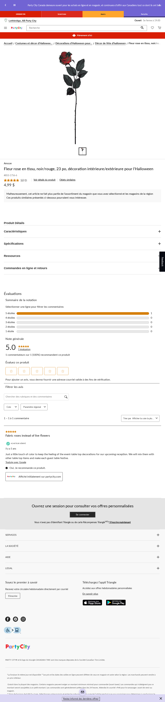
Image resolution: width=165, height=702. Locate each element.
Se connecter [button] (82, 514)
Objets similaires (67, 180)
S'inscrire (12, 596)
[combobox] (143, 418)
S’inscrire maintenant (120, 522)
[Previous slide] (5, 6)
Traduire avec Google (15, 462)
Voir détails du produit (44, 180)
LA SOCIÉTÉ (11, 546)
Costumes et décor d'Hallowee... (34, 43)
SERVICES (10, 535)
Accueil (8, 43)
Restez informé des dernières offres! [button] (81, 699)
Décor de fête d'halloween (110, 43)
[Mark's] (103, 14)
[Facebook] (7, 619)
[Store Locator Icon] (6, 20)
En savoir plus (90, 594)
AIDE (7, 557)
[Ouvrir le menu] (5, 28)
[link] (16, 180)
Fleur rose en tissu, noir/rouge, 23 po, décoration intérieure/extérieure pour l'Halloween (78, 169)
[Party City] (144, 14)
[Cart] (159, 28)
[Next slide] (159, 6)
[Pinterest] (15, 619)
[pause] (14, 6)
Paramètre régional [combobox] (32, 407)
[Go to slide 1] (82, 151)
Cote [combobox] (9, 407)
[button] (142, 28)
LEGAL (9, 568)
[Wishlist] (152, 28)
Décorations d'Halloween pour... (73, 43)
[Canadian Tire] (20, 14)
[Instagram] (23, 619)
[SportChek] (61, 14)
